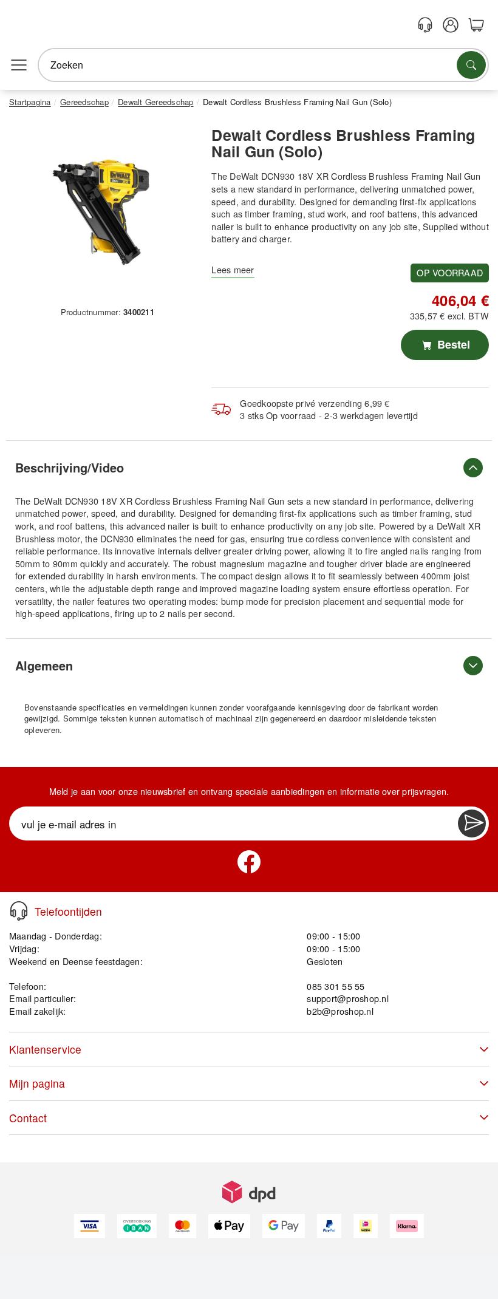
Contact (28, 1117)
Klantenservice (45, 1049)
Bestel (452, 344)
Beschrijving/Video (69, 467)
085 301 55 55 (335, 986)
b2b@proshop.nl (340, 1010)
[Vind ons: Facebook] (249, 862)
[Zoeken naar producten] (471, 65)
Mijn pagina (37, 1083)
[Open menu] (19, 65)
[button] (102, 210)
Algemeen (44, 665)
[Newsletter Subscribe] (472, 823)
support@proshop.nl (347, 998)
